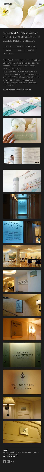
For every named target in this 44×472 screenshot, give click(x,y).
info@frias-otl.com (9, 457)
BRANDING (19, 46)
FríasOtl (7, 4)
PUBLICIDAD (30, 50)
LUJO (19, 50)
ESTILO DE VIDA (30, 46)
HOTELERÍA (8, 50)
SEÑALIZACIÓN (8, 53)
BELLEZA (8, 46)
